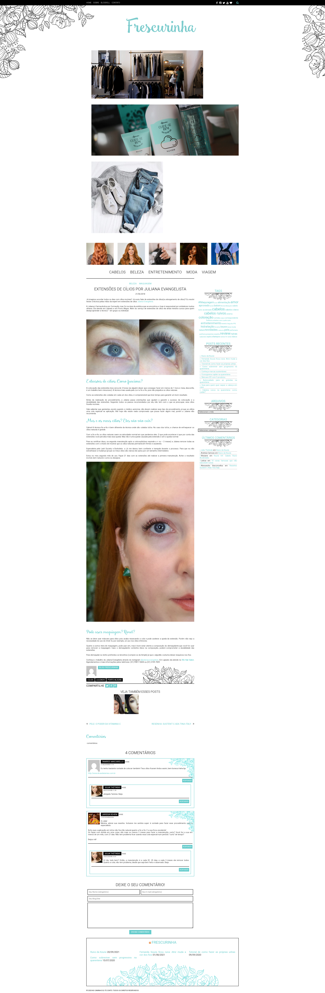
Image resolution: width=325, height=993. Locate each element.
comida (217, 318)
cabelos (218, 309)
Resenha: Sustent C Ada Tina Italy (171, 724)
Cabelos (117, 272)
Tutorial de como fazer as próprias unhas (218, 364)
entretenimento (211, 323)
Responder (187, 780)
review (225, 333)
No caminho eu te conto (102, 990)
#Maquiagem (206, 302)
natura (201, 330)
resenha (217, 334)
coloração (206, 317)
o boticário (221, 330)
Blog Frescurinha (108, 667)
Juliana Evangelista (145, 302)
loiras (229, 327)
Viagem (209, 272)
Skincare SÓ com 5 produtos (213, 377)
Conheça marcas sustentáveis (213, 372)
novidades (211, 329)
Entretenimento (165, 272)
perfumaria (234, 330)
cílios (90, 680)
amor (234, 302)
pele (226, 329)
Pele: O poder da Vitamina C (105, 724)
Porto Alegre (115, 680)
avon (212, 306)
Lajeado (100, 680)
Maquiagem (145, 283)
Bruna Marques (226, 306)
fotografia (230, 323)
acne (215, 303)
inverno (217, 327)
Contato (116, 3)
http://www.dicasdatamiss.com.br (102, 773)
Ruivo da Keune (207, 356)
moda (234, 327)
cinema (229, 314)
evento (224, 323)
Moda (191, 272)
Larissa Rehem (109, 814)
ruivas (234, 333)
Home (88, 3)
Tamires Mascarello (113, 762)
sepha (209, 337)
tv (226, 337)
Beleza (137, 272)
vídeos (234, 337)
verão (229, 337)
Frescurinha (164, 942)
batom (217, 305)
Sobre (96, 3)
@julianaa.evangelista (149, 660)
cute (229, 320)
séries (223, 337)
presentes (210, 334)
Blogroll (105, 3)
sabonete (203, 337)
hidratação (207, 326)
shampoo (216, 337)
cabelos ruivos (215, 313)
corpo (222, 318)
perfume (202, 334)
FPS (234, 323)
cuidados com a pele (219, 320)
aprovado (204, 305)
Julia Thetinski (112, 787)
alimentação (224, 302)
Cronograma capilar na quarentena (215, 374)
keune (224, 326)
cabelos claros (232, 310)
